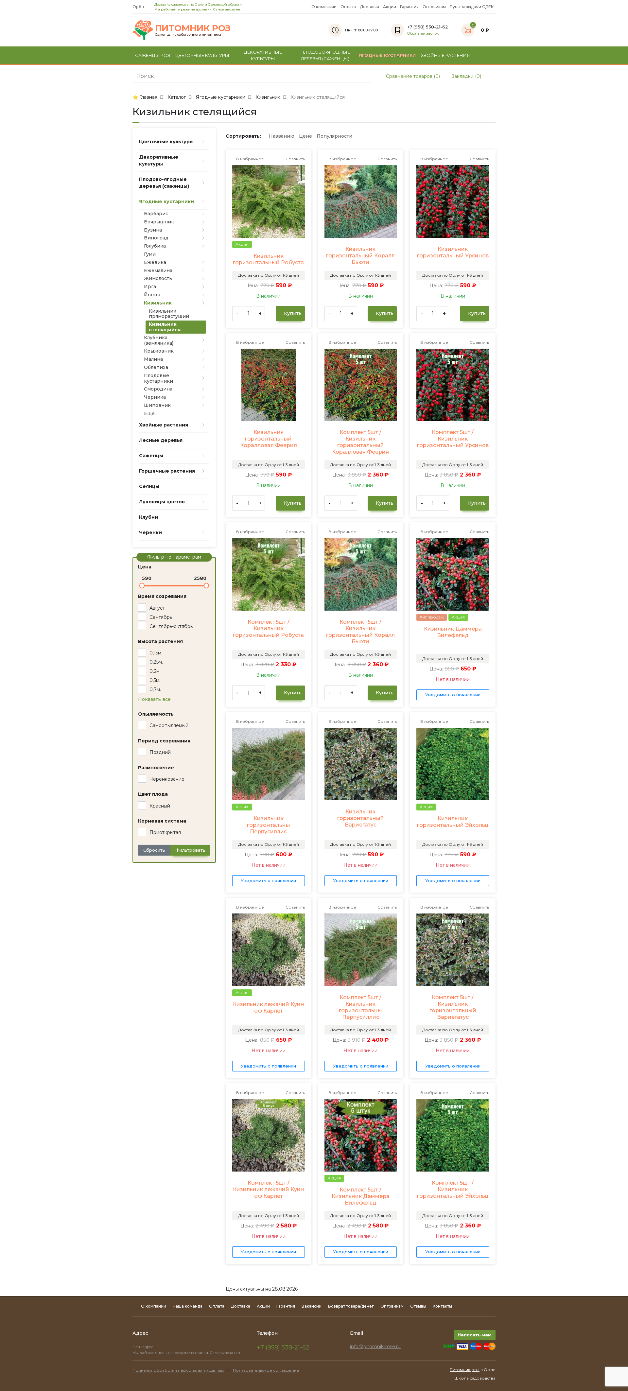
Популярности (334, 136)
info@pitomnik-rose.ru (375, 1346)
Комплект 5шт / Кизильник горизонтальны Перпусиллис (360, 1007)
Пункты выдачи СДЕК (472, 6)
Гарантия (409, 6)
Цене (305, 136)
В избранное (249, 158)
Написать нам (475, 1334)
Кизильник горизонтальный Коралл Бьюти (360, 255)
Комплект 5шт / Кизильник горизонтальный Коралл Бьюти (360, 632)
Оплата (348, 6)
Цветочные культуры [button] (202, 55)
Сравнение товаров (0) (412, 76)
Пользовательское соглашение (266, 1370)
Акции (389, 6)
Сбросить (154, 850)
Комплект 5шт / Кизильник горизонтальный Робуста (268, 628)
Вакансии (312, 1306)
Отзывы (418, 1306)
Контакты (442, 1306)
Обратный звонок (423, 33)
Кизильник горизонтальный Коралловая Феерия (268, 438)
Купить (292, 313)
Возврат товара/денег (351, 1306)
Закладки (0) (465, 76)
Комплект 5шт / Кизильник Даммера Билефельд (361, 1196)
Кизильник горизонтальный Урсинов (453, 252)
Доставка (369, 6)
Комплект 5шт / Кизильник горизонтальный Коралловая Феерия (360, 442)
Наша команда (187, 1306)
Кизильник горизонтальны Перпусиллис (268, 825)
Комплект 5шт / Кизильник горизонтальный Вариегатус (452, 1007)
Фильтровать (190, 850)
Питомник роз (465, 1369)
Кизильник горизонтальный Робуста (268, 259)
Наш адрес (143, 1347)
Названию (281, 136)
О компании (324, 6)
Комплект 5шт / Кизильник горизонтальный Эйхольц (453, 1189)
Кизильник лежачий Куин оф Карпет (268, 1007)
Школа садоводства (475, 1378)
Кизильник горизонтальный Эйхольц (453, 821)
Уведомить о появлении (452, 694)
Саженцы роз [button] (152, 55)
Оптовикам (434, 6)
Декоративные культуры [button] (263, 55)
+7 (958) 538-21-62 (283, 1347)
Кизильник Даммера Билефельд (453, 632)
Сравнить (295, 158)
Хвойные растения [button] (445, 55)
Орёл (138, 6)
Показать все (154, 699)
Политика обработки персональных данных (178, 1370)
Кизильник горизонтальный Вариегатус (360, 818)
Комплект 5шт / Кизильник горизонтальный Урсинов (453, 438)
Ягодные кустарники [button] (387, 55)
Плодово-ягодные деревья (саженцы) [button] (325, 55)
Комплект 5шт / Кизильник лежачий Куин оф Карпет (268, 1189)
